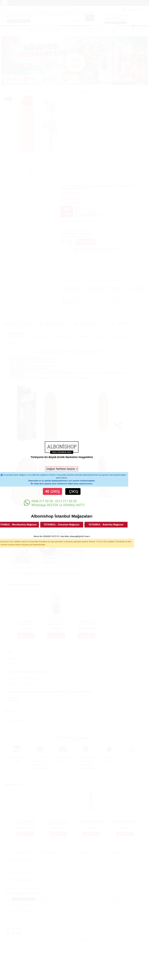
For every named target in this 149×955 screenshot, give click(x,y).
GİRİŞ (55, 491)
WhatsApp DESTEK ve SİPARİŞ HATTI (58, 503)
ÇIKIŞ (73, 491)
